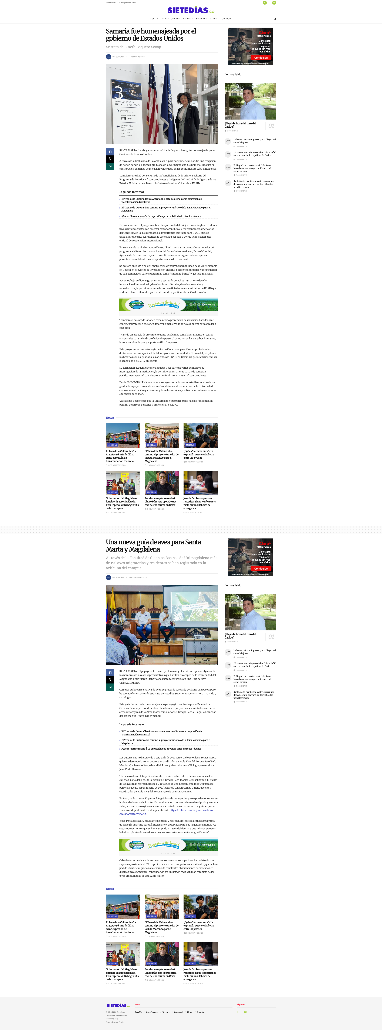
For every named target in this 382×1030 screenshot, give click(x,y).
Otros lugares (171, 18)
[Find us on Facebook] (265, 2)
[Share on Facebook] (110, 151)
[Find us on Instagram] (274, 2)
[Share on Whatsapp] (110, 166)
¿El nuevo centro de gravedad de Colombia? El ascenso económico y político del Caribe (255, 154)
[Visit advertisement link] (168, 305)
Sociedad (201, 18)
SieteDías (120, 56)
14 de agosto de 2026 (194, 512)
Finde (213, 18)
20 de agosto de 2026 (194, 462)
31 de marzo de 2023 (138, 577)
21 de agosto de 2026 (155, 465)
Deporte (188, 18)
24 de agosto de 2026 (116, 465)
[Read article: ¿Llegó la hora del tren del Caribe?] (250, 101)
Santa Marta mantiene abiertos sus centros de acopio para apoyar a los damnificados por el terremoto (254, 184)
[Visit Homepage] (191, 9)
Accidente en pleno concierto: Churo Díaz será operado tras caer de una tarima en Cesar (161, 501)
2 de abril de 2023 (137, 56)
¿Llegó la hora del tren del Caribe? (240, 125)
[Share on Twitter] (110, 159)
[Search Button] (275, 18)
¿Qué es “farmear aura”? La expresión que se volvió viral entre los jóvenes (161, 216)
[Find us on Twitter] (269, 2)
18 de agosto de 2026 (155, 509)
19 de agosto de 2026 (116, 512)
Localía (153, 18)
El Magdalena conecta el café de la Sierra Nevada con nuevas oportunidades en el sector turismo (252, 168)
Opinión (226, 18)
